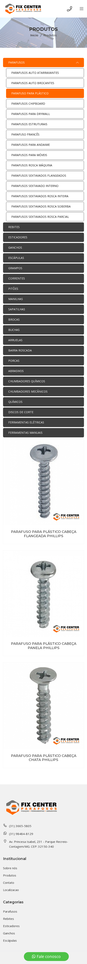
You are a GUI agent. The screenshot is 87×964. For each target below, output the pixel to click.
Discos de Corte (20, 412)
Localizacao (11, 890)
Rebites (14, 227)
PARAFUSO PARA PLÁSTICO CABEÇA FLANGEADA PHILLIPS (43, 534)
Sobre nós (10, 868)
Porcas (13, 361)
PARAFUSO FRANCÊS (25, 134)
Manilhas (15, 299)
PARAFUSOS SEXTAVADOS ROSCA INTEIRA (39, 196)
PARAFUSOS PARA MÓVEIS (29, 155)
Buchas (14, 330)
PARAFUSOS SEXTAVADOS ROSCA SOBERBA (41, 206)
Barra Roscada (20, 350)
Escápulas (16, 258)
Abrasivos (16, 371)
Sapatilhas (16, 309)
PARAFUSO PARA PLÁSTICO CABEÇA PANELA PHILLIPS (43, 646)
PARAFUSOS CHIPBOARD (28, 103)
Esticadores (17, 237)
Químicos (15, 402)
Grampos (15, 268)
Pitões (13, 289)
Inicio (34, 35)
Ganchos (15, 247)
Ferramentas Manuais (25, 433)
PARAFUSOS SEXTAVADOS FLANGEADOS (38, 175)
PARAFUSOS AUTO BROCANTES (32, 83)
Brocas (14, 319)
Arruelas (15, 340)
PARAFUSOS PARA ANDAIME (30, 145)
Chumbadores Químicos (26, 381)
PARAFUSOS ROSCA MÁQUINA (31, 165)
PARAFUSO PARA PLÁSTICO (30, 93)
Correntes (16, 278)
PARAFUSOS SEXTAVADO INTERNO (34, 186)
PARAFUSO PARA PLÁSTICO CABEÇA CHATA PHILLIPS (43, 758)
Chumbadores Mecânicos (28, 391)
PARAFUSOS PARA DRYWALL (30, 114)
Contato (8, 883)
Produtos (9, 875)
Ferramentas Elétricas (26, 422)
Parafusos (16, 62)
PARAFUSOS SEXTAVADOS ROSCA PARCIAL (40, 217)
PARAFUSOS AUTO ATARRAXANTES (35, 73)
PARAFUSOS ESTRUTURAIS (29, 124)
